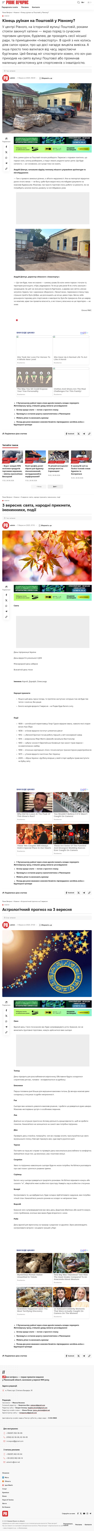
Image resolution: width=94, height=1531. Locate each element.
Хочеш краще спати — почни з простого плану (37, 410)
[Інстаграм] (87, 1513)
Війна (5, 459)
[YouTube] (84, 1513)
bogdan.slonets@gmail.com (37, 1408)
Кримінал (75, 459)
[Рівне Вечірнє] (21, 2)
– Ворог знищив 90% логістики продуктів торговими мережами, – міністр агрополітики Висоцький (12, 471)
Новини (6, 16)
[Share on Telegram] (6, 163)
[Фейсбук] (78, 1513)
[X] (80, 1513)
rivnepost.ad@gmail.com (28, 1413)
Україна (6, 462)
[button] (4, 2)
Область (60, 462)
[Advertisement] (53, 208)
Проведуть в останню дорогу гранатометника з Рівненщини (43, 414)
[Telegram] (90, 1513)
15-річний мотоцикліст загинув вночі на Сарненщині (58, 468)
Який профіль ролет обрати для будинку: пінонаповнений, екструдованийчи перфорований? (34, 471)
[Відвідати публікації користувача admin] (5, 78)
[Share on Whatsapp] (6, 157)
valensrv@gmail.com (37, 1405)
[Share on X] (6, 152)
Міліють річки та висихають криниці (32, 418)
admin (12, 78)
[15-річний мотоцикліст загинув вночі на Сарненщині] (58, 456)
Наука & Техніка (32, 459)
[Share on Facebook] (6, 146)
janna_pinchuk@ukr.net (41, 1410)
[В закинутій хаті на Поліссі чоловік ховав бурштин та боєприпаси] (81, 456)
